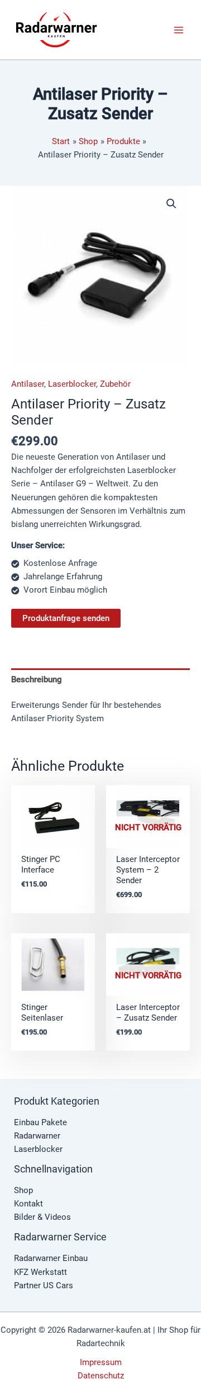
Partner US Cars (43, 1285)
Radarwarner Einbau (51, 1258)
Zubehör (115, 384)
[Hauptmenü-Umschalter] (179, 29)
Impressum (101, 1362)
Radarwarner (37, 1136)
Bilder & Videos (42, 1217)
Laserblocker (72, 384)
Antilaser (27, 384)
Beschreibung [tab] (36, 679)
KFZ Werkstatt (40, 1272)
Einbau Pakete (40, 1122)
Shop (23, 1190)
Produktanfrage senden (65, 618)
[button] (171, 204)
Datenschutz (101, 1376)
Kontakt (28, 1204)
